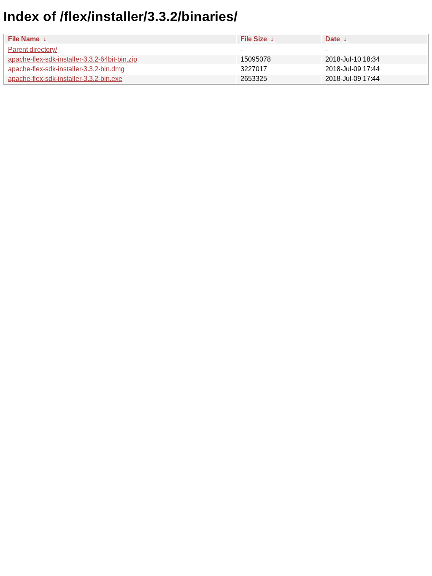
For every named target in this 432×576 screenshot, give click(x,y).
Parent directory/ (32, 49)
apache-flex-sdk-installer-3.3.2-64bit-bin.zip (72, 59)
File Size (253, 39)
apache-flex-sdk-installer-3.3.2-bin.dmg (66, 69)
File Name (24, 39)
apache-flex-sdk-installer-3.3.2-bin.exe (65, 78)
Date (332, 39)
